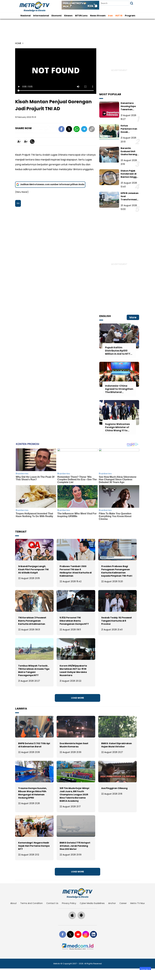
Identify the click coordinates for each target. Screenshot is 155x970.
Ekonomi (56, 15)
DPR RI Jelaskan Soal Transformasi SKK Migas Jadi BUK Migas (130, 199)
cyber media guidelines (92, 903)
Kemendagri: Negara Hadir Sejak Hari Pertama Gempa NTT (33, 846)
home (18, 43)
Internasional (41, 15)
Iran (110, 15)
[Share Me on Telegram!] (84, 129)
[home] (77, 893)
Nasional (25, 15)
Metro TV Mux (137, 903)
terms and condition (31, 903)
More (132, 317)
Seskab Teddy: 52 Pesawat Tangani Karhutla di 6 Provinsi (116, 620)
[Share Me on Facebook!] (61, 129)
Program (130, 15)
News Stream (98, 15)
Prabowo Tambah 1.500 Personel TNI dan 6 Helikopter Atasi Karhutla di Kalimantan (76, 571)
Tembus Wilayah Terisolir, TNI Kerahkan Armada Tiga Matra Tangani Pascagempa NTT (33, 670)
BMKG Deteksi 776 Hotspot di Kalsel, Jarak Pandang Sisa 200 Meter (75, 846)
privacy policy (69, 903)
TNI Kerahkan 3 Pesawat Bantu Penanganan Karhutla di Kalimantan (32, 620)
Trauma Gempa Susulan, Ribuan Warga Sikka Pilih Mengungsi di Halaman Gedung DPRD (32, 793)
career (123, 903)
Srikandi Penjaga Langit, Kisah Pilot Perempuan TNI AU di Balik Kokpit (33, 569)
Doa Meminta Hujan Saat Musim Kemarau (74, 745)
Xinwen (68, 15)
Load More (77, 697)
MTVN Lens (81, 15)
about (13, 903)
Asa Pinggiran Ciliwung (114, 788)
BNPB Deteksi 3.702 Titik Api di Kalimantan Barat (34, 745)
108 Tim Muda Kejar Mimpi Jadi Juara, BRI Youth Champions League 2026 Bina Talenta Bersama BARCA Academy (74, 794)
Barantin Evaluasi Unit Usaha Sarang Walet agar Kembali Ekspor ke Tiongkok (130, 156)
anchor (112, 903)
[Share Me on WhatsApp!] (77, 129)
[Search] (131, 3)
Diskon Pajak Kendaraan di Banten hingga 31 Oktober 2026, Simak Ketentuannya (129, 178)
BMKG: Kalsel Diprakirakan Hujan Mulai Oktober (116, 745)
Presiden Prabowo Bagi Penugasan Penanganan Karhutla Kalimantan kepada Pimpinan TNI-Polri (116, 571)
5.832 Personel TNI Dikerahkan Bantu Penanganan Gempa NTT (74, 620)
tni (18, 203)
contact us (52, 903)
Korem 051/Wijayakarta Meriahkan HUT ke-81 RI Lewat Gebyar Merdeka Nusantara (73, 670)
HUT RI (118, 15)
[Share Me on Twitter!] (69, 129)
